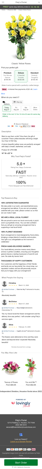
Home (3, 10)
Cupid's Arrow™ (22, 331)
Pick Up (19, 102)
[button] (37, 464)
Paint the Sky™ (21, 289)
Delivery (7, 103)
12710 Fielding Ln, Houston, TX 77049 (21, 422)
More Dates (35, 108)
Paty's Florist (21, 2)
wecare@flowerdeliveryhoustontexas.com (21, 427)
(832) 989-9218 (21, 425)
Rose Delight (21, 308)
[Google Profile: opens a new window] (21, 434)
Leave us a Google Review (21, 441)
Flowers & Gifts (12, 10)
